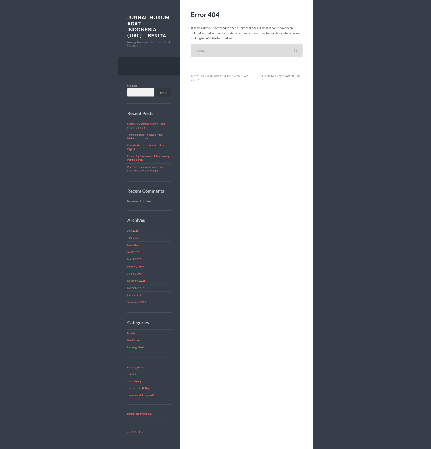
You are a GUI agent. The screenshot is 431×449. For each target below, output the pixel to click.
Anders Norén (284, 76)
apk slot (131, 374)
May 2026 (133, 244)
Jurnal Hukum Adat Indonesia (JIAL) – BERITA (148, 27)
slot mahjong (134, 381)
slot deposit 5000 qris (139, 388)
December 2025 (136, 280)
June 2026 (133, 237)
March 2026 (134, 259)
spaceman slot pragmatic (141, 395)
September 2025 (136, 302)
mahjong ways (135, 367)
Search (132, 86)
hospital (131, 332)
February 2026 (135, 266)
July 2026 (132, 230)
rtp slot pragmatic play (139, 413)
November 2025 (136, 287)
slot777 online (135, 432)
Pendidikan (133, 340)
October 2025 (135, 294)
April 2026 (133, 252)
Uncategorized (135, 347)
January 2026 (135, 273)
